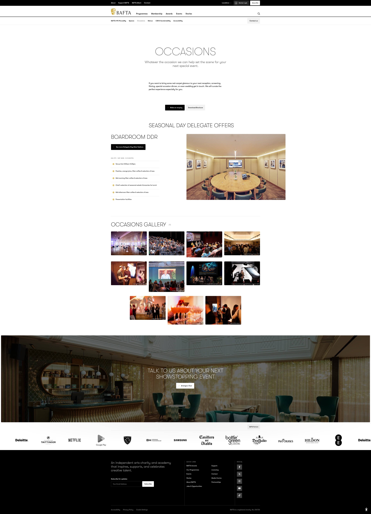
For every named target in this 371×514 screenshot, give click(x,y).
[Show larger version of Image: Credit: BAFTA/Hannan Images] (148, 308)
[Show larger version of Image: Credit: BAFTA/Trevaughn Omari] (167, 243)
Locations (225, 3)
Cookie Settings (142, 510)
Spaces (131, 21)
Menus (150, 21)
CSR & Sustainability (163, 21)
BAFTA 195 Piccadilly (118, 21)
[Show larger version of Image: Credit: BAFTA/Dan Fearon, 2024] (204, 273)
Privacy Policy (128, 510)
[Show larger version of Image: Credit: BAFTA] (129, 243)
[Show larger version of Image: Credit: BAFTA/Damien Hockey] (129, 273)
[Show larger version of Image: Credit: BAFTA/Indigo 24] (185, 310)
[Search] (259, 13)
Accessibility (178, 21)
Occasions (141, 21)
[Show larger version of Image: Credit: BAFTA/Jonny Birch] (167, 276)
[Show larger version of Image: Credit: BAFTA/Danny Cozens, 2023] (242, 243)
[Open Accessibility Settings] (366, 509)
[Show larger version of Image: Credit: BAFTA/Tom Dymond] (204, 244)
